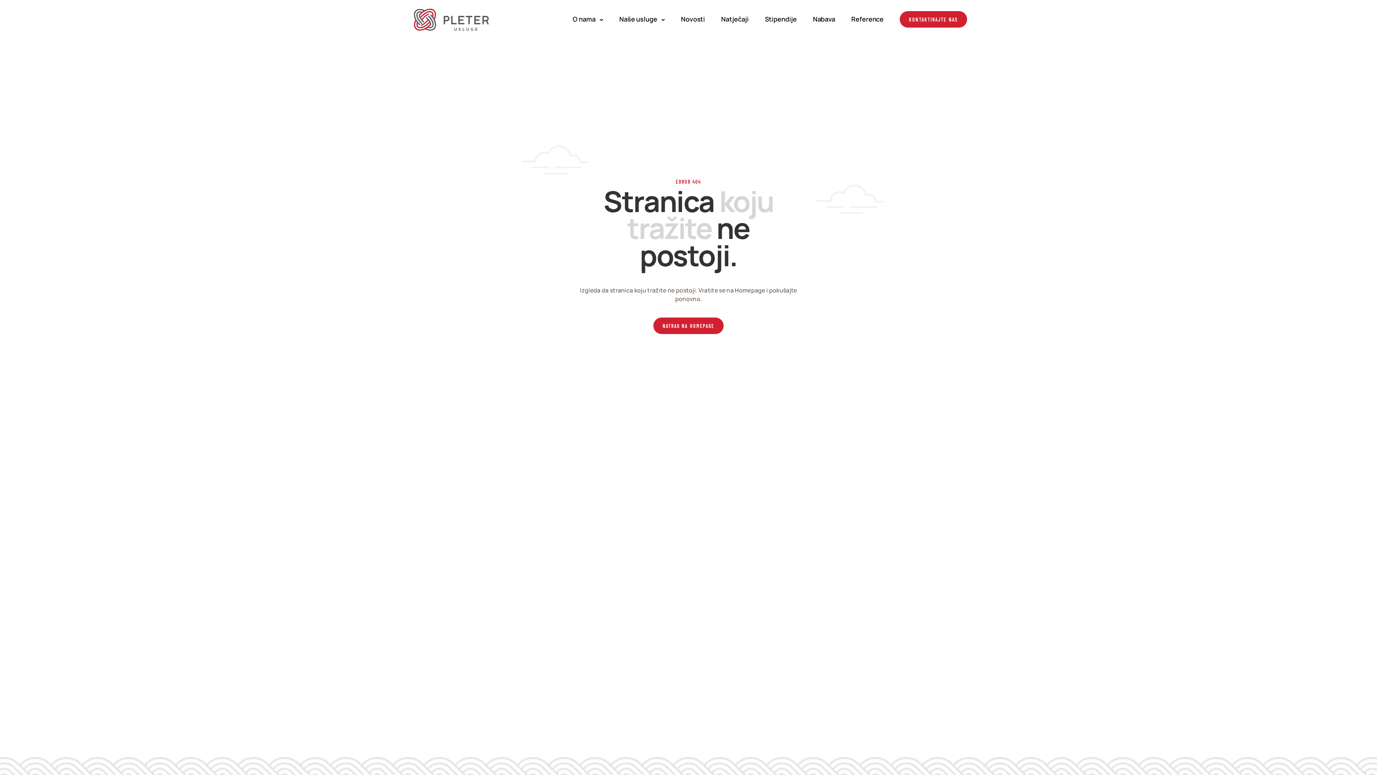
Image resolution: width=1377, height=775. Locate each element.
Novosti (693, 19)
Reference (867, 19)
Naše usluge (638, 19)
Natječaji (734, 19)
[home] (452, 19)
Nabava (824, 19)
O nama (584, 19)
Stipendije (781, 19)
